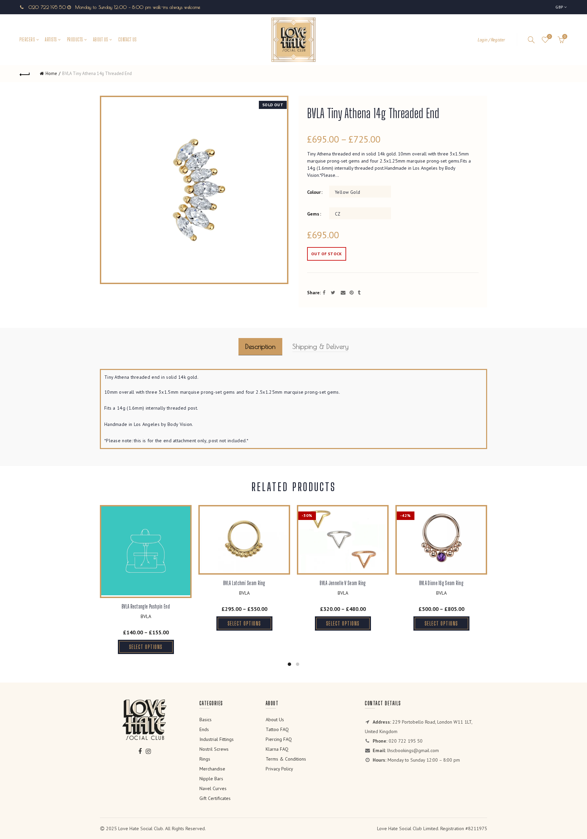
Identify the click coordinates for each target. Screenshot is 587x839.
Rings (204, 759)
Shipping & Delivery (320, 346)
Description (260, 346)
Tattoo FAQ (277, 729)
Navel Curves (213, 788)
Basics (205, 719)
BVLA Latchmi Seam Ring (244, 583)
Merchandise (212, 769)
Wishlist (549, 37)
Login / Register (491, 40)
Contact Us (127, 39)
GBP (559, 7)
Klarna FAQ (277, 749)
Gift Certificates (215, 798)
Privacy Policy (279, 769)
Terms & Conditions (286, 759)
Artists (51, 39)
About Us (100, 39)
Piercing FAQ (279, 739)
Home (51, 73)
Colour (314, 192)
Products (75, 39)
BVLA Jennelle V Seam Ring (343, 583)
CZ (338, 214)
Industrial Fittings (216, 739)
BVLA (146, 616)
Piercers (27, 39)
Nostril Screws (214, 749)
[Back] (24, 73)
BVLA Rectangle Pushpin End (146, 606)
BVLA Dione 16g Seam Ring (441, 583)
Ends (204, 729)
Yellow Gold (347, 192)
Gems (313, 214)
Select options (146, 647)
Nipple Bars (211, 779)
